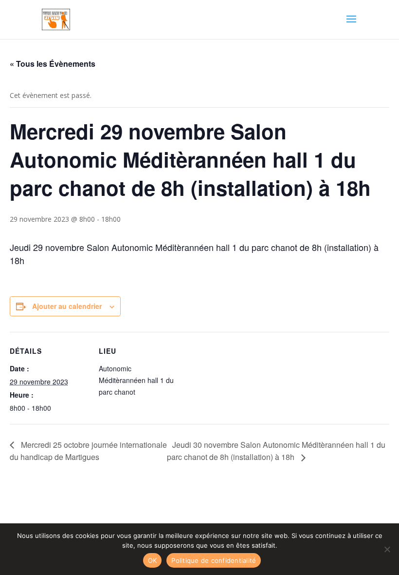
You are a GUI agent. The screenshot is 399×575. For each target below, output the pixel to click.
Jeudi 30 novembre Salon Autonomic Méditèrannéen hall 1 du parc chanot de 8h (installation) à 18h (276, 451)
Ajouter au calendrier (67, 306)
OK (152, 560)
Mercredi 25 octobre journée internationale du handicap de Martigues (88, 451)
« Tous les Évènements (52, 63)
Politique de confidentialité (213, 560)
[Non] (387, 549)
